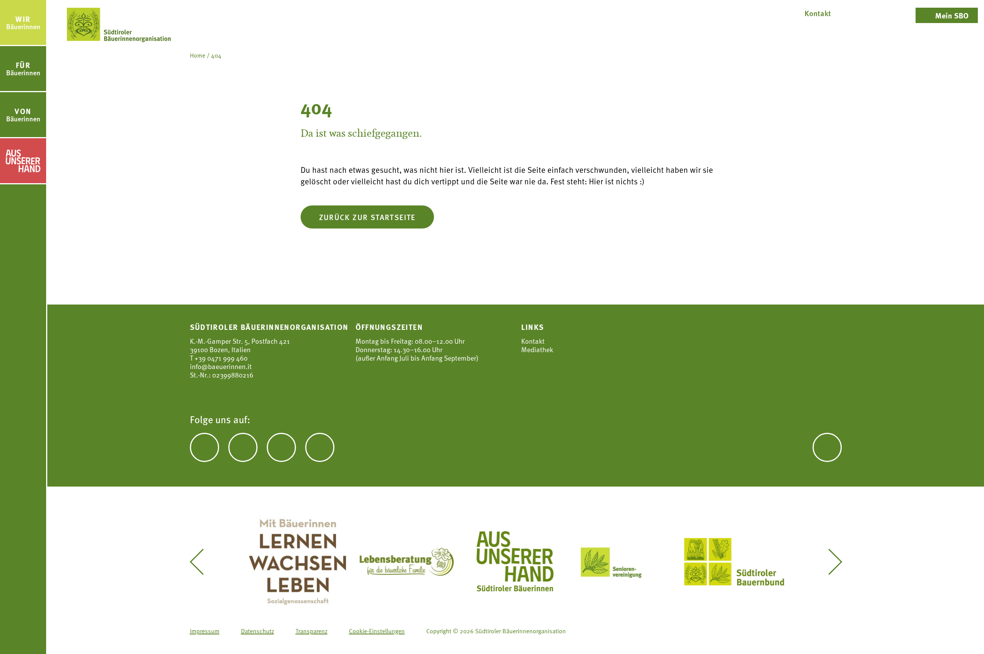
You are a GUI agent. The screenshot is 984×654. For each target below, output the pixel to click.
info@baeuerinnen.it (221, 366)
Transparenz (311, 631)
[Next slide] (829, 562)
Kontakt (533, 341)
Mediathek (537, 349)
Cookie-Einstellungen (377, 631)
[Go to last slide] (202, 562)
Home (197, 55)
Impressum (204, 631)
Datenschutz (257, 631)
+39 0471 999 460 (220, 358)
